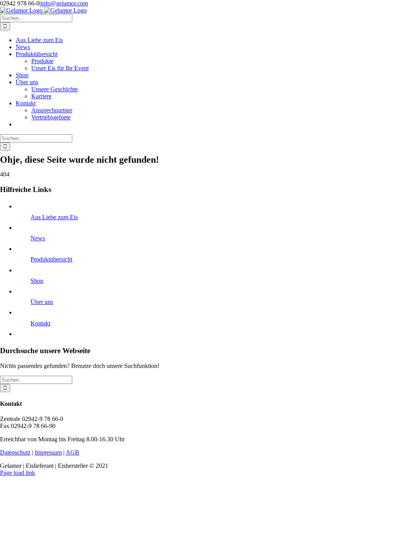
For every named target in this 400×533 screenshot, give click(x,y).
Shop (36, 280)
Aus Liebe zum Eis (54, 217)
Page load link (17, 472)
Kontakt (40, 323)
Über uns (41, 301)
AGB (72, 452)
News (37, 238)
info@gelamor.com (64, 3)
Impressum (48, 452)
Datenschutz (15, 452)
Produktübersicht (51, 259)
